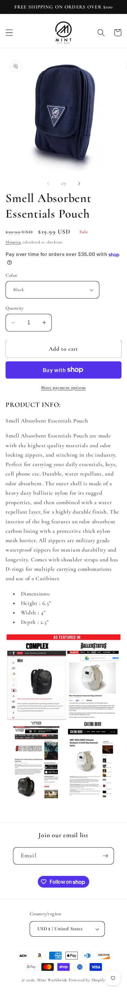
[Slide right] (79, 183)
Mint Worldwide (52, 980)
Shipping (13, 242)
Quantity (15, 308)
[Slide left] (48, 183)
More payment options (63, 387)
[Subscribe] (105, 856)
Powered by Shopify (87, 980)
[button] (9, 32)
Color (11, 275)
